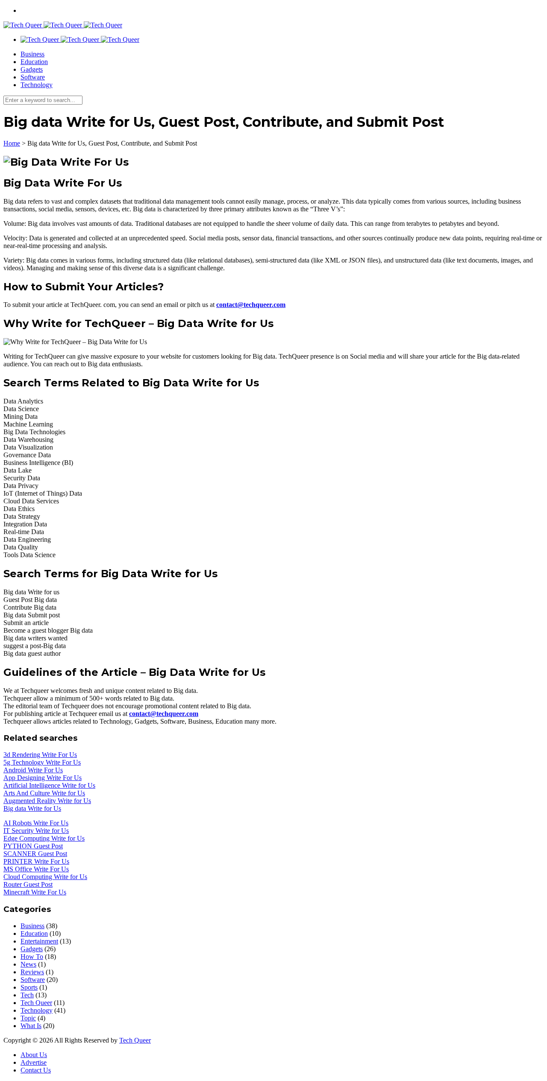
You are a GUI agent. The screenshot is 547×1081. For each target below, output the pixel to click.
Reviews (32, 972)
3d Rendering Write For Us (40, 754)
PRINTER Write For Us (36, 861)
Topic (28, 1018)
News (28, 964)
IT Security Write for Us (36, 830)
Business (32, 54)
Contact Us (36, 1070)
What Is (31, 1025)
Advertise (34, 1062)
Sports (29, 987)
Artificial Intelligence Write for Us (49, 785)
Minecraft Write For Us (34, 892)
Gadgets (32, 69)
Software (33, 77)
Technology (37, 84)
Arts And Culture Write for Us (44, 793)
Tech (27, 995)
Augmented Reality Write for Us (47, 800)
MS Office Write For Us (36, 869)
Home (11, 143)
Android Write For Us (33, 770)
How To (32, 956)
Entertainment (39, 941)
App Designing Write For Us (42, 777)
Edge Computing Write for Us (44, 838)
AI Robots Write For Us (35, 823)
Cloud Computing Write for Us (45, 876)
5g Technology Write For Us (42, 762)
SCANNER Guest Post (35, 853)
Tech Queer (36, 1002)
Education (34, 61)
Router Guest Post (28, 884)
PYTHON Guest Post (33, 846)
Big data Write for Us (32, 808)
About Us (34, 1054)
